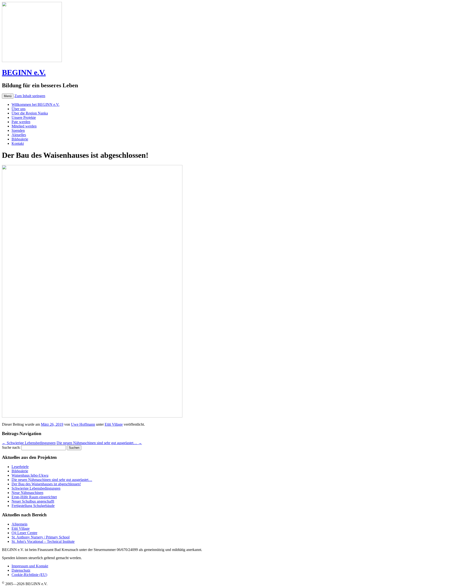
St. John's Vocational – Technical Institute (43, 541)
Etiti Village (114, 424)
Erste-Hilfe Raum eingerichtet (34, 497)
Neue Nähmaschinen (27, 493)
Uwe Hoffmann (83, 424)
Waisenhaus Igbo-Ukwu (30, 475)
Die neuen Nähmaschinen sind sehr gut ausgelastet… (99, 443)
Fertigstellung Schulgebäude (33, 506)
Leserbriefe (20, 467)
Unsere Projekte (24, 117)
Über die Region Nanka (30, 113)
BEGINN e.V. (24, 72)
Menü (8, 96)
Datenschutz (21, 570)
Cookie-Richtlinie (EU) (29, 575)
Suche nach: (11, 447)
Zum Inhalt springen (29, 96)
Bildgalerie (20, 139)
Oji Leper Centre (24, 533)
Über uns (19, 109)
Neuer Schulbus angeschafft (33, 501)
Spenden (18, 130)
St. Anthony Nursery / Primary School (41, 537)
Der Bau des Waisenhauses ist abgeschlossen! (46, 484)
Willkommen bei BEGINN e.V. (35, 104)
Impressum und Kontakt (30, 566)
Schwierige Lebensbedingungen (29, 443)
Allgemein (19, 524)
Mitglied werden (24, 126)
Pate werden (21, 122)
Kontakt (18, 143)
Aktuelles (19, 135)
